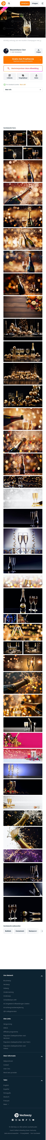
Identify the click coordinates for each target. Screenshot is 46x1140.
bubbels (8, 969)
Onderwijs (7, 1034)
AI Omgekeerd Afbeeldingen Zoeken (16, 1042)
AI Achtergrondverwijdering (13, 1046)
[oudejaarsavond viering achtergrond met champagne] (22, 497)
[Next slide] (37, 969)
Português (7, 1134)
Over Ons (6, 1110)
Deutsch (6, 1138)
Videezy (6, 1027)
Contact (6, 1106)
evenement (20, 969)
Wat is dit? (23, 84)
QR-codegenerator (10, 1050)
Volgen (38, 52)
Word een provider (10, 1113)
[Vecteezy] (3, 3)
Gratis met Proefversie (23, 60)
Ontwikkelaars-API (9, 1038)
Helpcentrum (8, 1102)
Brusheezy (7, 1019)
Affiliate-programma (10, 1070)
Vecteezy (6, 1023)
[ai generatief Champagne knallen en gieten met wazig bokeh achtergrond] (22, 186)
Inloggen (35, 3)
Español (6, 1130)
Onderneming (8, 1030)
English (6, 1126)
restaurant (33, 969)
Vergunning (7, 1062)
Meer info (8, 88)
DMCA (5, 1066)
